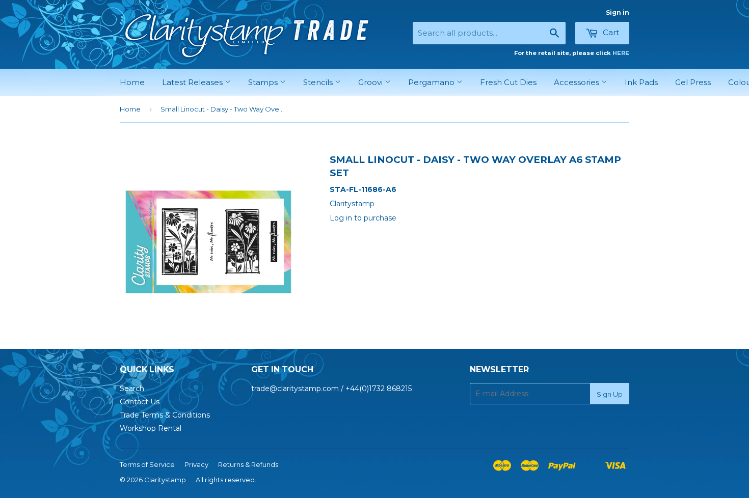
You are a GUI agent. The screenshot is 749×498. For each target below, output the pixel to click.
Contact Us (139, 401)
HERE (620, 53)
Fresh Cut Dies (508, 82)
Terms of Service (147, 464)
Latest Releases (193, 82)
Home (132, 82)
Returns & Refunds (248, 464)
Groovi (371, 82)
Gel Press (693, 82)
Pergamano (432, 82)
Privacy (196, 464)
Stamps (264, 82)
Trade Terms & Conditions (165, 415)
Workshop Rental (150, 428)
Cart (610, 32)
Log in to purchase (363, 218)
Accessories (577, 82)
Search (132, 388)
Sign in (617, 12)
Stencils (319, 82)
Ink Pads (641, 82)
